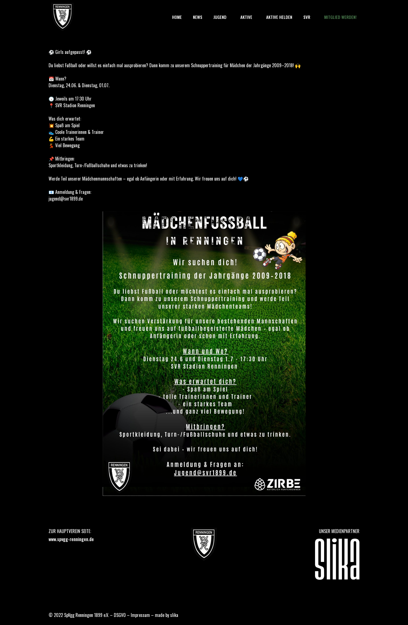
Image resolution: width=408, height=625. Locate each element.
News (197, 17)
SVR (306, 17)
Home (177, 17)
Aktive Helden (279, 17)
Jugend (219, 17)
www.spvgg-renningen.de (71, 539)
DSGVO (120, 615)
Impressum (140, 615)
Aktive (246, 17)
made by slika (166, 615)
